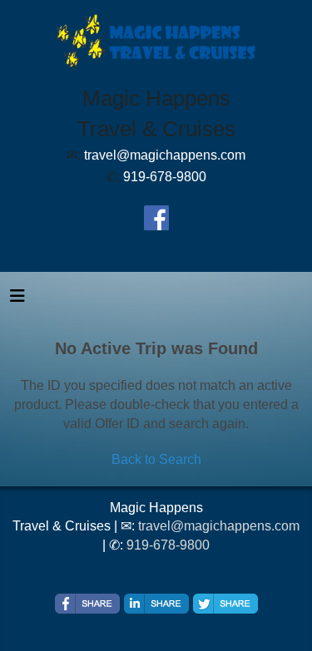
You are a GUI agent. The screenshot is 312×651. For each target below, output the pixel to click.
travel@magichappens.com (219, 526)
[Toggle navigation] (17, 300)
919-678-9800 (168, 545)
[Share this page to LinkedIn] (156, 604)
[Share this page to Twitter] (225, 604)
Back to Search (156, 459)
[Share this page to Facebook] (87, 604)
